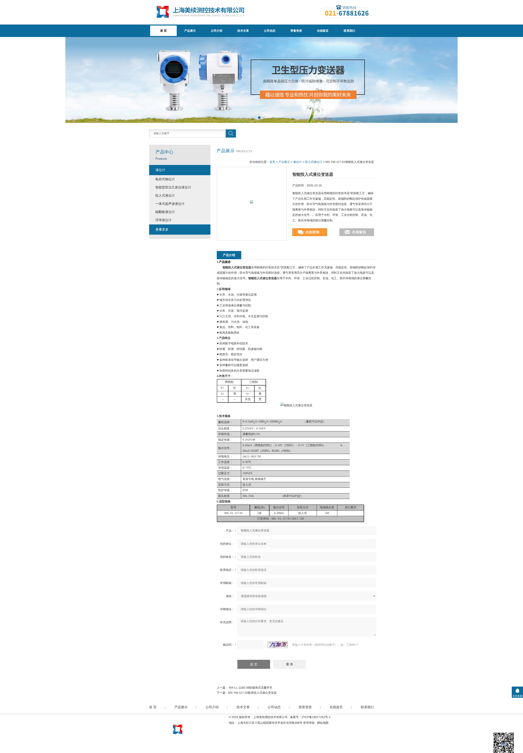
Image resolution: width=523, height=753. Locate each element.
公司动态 (269, 30)
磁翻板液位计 (165, 212)
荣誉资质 (296, 30)
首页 (272, 162)
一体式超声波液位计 (170, 203)
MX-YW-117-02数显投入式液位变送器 (252, 692)
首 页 (152, 707)
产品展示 (190, 30)
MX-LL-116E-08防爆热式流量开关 (250, 687)
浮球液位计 (163, 220)
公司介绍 (216, 30)
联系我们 (349, 30)
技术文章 (243, 30)
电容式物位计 (165, 179)
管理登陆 (309, 722)
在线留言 (323, 30)
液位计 (297, 162)
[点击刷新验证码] (277, 644)
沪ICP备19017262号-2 (316, 717)
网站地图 (323, 722)
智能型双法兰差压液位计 (173, 187)
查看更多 (162, 229)
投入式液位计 (313, 162)
